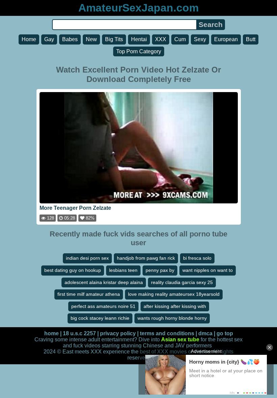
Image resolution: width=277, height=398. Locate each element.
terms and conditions (167, 333)
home (51, 333)
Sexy (200, 39)
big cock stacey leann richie (100, 318)
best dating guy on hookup (72, 270)
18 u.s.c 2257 (79, 333)
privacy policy (118, 333)
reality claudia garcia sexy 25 (182, 282)
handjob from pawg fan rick (146, 258)
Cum (180, 39)
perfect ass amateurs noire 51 (103, 306)
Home (29, 39)
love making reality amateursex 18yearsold (174, 294)
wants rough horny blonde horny (172, 318)
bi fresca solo (197, 258)
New (91, 39)
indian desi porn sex (87, 258)
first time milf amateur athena (88, 294)
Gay (49, 39)
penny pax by (160, 270)
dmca (205, 333)
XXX (160, 39)
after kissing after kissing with (175, 306)
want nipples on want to (207, 270)
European (226, 39)
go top (225, 333)
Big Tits (114, 39)
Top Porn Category (138, 51)
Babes (70, 39)
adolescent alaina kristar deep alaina (104, 282)
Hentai (139, 39)
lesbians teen (123, 270)
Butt (250, 39)
